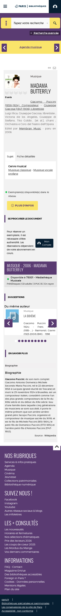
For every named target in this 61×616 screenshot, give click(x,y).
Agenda (9, 465)
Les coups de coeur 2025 (20, 544)
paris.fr (5, 599)
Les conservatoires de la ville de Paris (22, 607)
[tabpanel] (30, 170)
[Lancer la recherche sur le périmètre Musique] (55, 23)
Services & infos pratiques (20, 462)
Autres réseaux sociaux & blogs (23, 510)
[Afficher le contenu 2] (19, 341)
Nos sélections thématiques (22, 537)
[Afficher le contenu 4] (26, 341)
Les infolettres (13, 514)
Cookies (9, 581)
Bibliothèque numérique (20, 484)
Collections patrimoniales (20, 480)
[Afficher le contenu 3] (22, 341)
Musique (10, 469)
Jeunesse (10, 477)
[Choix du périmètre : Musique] (6, 23)
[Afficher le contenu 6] (32, 341)
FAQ (7, 566)
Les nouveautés (14, 529)
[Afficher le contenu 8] (39, 341)
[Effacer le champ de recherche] (48, 23)
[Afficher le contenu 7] (35, 341)
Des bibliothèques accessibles (23, 574)
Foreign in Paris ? (15, 578)
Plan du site (12, 589)
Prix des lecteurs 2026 (18, 540)
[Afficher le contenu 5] (29, 341)
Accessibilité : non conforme (17, 610)
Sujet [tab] (10, 156)
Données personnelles (31, 581)
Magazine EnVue (15, 570)
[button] (8, 323)
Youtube (10, 507)
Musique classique (19, 170)
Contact (17, 566)
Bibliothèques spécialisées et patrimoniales (25, 603)
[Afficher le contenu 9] (42, 341)
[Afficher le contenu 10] (45, 341)
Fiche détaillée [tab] (26, 156)
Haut (56, 446)
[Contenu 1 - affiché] (16, 341)
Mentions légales (15, 585)
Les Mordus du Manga (18, 548)
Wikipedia (50, 435)
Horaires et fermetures (18, 533)
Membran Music (30, 128)
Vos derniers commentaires (22, 551)
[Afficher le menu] (5, 6)
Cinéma (9, 473)
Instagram (11, 503)
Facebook (11, 499)
